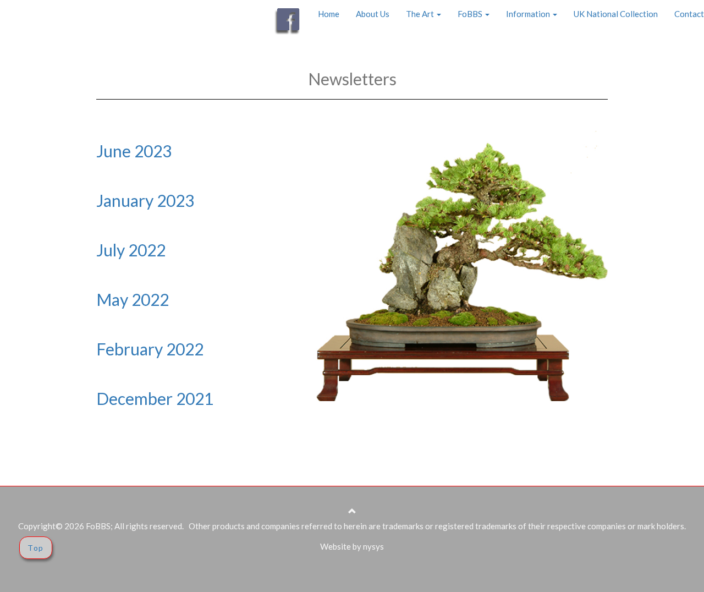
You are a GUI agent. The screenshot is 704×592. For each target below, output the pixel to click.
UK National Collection (616, 14)
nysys (373, 546)
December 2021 (154, 398)
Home (328, 14)
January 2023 (145, 200)
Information (529, 14)
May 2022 (132, 299)
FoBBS (471, 14)
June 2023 (134, 151)
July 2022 (131, 250)
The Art (421, 14)
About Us (372, 14)
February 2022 (150, 349)
